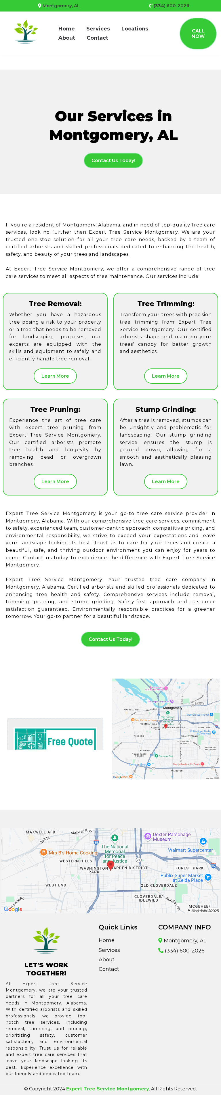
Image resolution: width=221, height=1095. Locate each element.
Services (98, 29)
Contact (97, 38)
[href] (166, 729)
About (66, 38)
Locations (134, 29)
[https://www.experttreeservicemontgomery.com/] (25, 33)
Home (66, 29)
